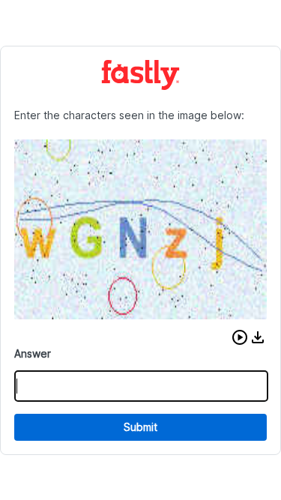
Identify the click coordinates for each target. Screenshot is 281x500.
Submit (140, 427)
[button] (240, 337)
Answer (32, 353)
